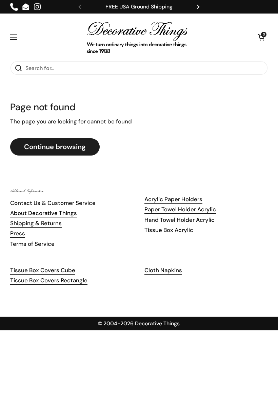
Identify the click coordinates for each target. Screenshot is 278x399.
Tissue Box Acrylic (168, 230)
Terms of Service (32, 244)
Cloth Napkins (163, 270)
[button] (261, 37)
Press (17, 233)
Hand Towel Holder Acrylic (179, 220)
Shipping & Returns (36, 223)
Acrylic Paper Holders (173, 199)
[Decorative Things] (137, 37)
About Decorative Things (43, 213)
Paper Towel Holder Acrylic (180, 209)
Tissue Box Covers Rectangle (48, 280)
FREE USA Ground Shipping (139, 6)
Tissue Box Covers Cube (42, 270)
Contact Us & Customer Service (53, 203)
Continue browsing (55, 146)
